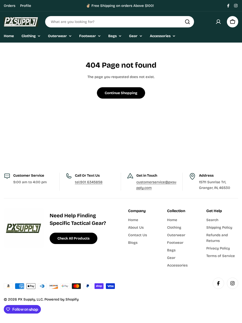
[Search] (187, 22)
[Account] (218, 22)
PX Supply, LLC (30, 299)
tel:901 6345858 (89, 182)
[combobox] (119, 21)
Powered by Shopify (61, 299)
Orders (9, 6)
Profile (25, 6)
